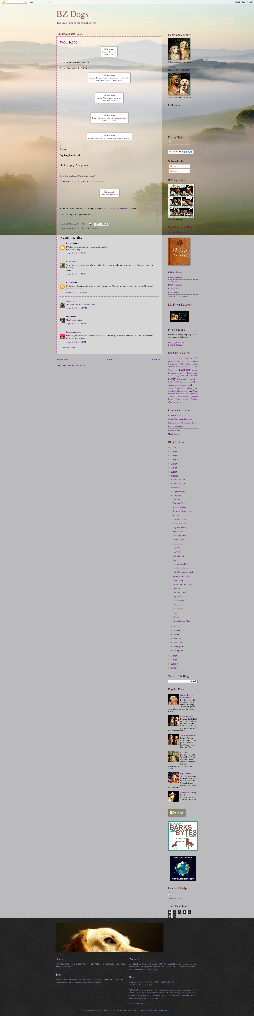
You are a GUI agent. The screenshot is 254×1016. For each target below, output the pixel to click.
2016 (173, 463)
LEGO (176, 382)
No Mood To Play (179, 523)
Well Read (69, 42)
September (177, 491)
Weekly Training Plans (176, 426)
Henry (79, 228)
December (177, 479)
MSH (189, 385)
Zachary (95, 228)
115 (187, 358)
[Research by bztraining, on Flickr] (109, 191)
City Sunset (177, 596)
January (176, 650)
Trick (178, 399)
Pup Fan (69, 316)
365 (67, 228)
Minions (171, 385)
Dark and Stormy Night (181, 621)
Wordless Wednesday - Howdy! (188, 793)
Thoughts (194, 393)
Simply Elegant (179, 539)
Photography (179, 388)
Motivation (178, 385)
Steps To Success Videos (177, 296)
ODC (89, 228)
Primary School (174, 430)
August (176, 495)
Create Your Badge (175, 898)
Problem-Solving (192, 388)
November (177, 483)
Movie (184, 385)
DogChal (72, 228)
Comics (188, 367)
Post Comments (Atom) (76, 365)
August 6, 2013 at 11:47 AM (76, 308)
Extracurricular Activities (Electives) (182, 422)
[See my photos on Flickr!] (179, 144)
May (175, 634)
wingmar (150, 1010)
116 (191, 358)
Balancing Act (178, 556)
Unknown (70, 243)
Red (174, 560)
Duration (195, 370)
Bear (182, 361)
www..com (179, 310)
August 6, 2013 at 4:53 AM (76, 274)
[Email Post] (90, 224)
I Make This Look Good (182, 584)
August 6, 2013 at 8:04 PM (76, 342)
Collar (183, 367)
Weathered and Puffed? (181, 576)
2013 (173, 476)
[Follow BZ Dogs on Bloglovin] (181, 153)
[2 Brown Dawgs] (183, 850)
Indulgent (176, 588)
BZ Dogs (72, 13)
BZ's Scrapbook (174, 288)
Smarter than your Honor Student (186, 696)
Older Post (156, 359)
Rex (182, 391)
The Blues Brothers (187, 735)
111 (173, 358)
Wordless (194, 398)
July (175, 626)
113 (180, 358)
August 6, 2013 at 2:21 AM (76, 253)
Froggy (177, 376)
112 (176, 358)
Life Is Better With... (181, 519)
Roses (186, 391)
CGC (181, 364)
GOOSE (69, 261)
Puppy (174, 391)
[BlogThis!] (97, 224)
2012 (173, 655)
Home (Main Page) (175, 277)
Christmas (171, 367)
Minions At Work (179, 507)
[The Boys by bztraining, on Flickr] (109, 49)
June (175, 630)
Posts (174, 166)
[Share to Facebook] (103, 224)
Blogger (166, 1010)
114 (183, 358)
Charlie (187, 364)
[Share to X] (100, 224)
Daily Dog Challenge (68, 175)
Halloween (188, 376)
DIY (176, 370)
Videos (185, 399)
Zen (184, 402)
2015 (173, 467)
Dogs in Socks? (178, 543)
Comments (176, 171)
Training (171, 396)
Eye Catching (178, 580)
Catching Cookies (179, 535)
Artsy (170, 361)
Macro (190, 382)
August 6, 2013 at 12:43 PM (76, 323)
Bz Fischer (172, 893)
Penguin (170, 388)
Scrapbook (172, 393)
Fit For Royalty (178, 600)
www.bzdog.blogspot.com (177, 232)
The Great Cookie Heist (182, 511)
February (177, 646)
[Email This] (95, 224)
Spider (178, 393)
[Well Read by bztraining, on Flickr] (109, 75)
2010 (173, 663)
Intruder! (176, 616)
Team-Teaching (185, 394)
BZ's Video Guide (175, 285)
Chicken (195, 364)
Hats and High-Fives (180, 564)
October (176, 487)
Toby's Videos (173, 281)
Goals (182, 376)
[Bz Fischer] (169, 895)
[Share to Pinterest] (106, 224)
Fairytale (171, 376)
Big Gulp (176, 547)
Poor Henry (177, 499)
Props (170, 391)
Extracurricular (192, 373)
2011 (173, 659)
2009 (173, 668)
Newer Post (62, 359)
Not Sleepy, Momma (180, 568)
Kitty (84, 228)
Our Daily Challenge (176, 345)
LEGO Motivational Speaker (184, 572)
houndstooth (71, 332)
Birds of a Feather (179, 503)
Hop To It (176, 551)
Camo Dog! (184, 752)
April (175, 638)
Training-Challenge (182, 396)
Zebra (180, 402)
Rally (179, 391)
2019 (173, 451)
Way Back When (179, 527)
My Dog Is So (178, 608)
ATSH (176, 361)
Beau (187, 361)
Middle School (173, 434)
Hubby (191, 379)
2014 (173, 472)
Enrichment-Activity (175, 373)
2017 (173, 459)
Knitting (170, 382)
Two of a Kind (178, 531)
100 (169, 358)
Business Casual (186, 716)
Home (110, 359)
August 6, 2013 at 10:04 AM (76, 292)
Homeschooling (182, 379)
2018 (173, 455)
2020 (173, 447)
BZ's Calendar (173, 292)
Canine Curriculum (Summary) (180, 419)
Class (178, 367)
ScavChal (193, 390)
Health (195, 376)
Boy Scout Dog (185, 773)
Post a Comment (69, 347)
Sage (68, 300)
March (176, 642)
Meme (195, 382)
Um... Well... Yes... (180, 592)
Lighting (183, 382)
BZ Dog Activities (175, 415)
